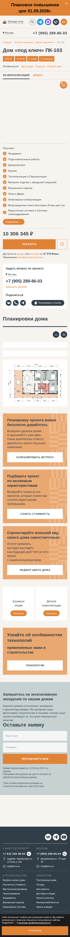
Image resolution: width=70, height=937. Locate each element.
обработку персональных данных (20, 777)
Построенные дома (46, 880)
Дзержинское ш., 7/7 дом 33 (53, 860)
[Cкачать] (56, 334)
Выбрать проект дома (14, 880)
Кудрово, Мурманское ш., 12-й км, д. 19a (20, 860)
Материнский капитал (47, 902)
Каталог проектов (24, 42)
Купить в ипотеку (45, 898)
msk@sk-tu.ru (47, 866)
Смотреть (18, 613)
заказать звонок (16, 286)
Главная (7, 42)
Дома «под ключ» (45, 42)
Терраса (40, 66)
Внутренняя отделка (13, 902)
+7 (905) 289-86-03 (50, 33)
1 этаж (32, 59)
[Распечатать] (64, 334)
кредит (20, 253)
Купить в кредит (44, 907)
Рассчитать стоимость (14, 884)
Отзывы (40, 884)
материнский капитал (30, 257)
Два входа (27, 66)
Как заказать (42, 889)
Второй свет (54, 66)
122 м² (8, 59)
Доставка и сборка (45, 893)
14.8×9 (21, 59)
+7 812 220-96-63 (14, 853)
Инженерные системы (14, 907)
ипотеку (34, 253)
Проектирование (11, 893)
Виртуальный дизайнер (15, 889)
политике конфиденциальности (34, 923)
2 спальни (47, 59)
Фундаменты (9, 898)
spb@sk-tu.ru (13, 866)
